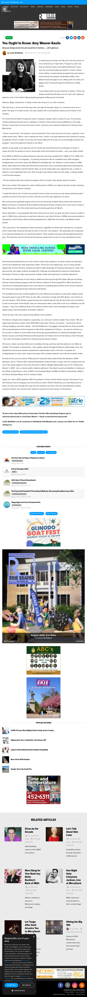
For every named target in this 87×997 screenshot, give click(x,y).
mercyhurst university (10, 432)
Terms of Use (70, 994)
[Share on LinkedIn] (79, 38)
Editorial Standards (59, 994)
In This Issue (80, 641)
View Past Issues (8, 641)
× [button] (34, 936)
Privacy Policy (80, 994)
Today (33, 452)
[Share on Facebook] (67, 38)
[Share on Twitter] (71, 38)
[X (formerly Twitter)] (67, 986)
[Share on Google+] (75, 38)
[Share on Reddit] (83, 38)
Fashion (9, 37)
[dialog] (19, 964)
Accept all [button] (11, 985)
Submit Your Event (36, 513)
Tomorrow (41, 452)
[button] (19, 990)
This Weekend (51, 452)
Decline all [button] (26, 985)
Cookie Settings (17, 981)
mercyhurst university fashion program (34, 432)
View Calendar (52, 513)
